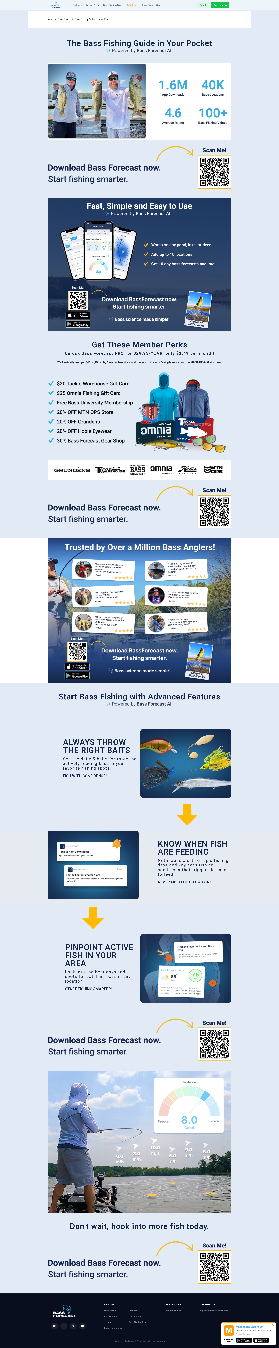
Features (77, 5)
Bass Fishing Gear (151, 5)
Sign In (203, 5)
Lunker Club (92, 5)
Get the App (220, 5)
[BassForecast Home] (56, 5)
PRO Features (111, 1316)
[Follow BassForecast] (54, 1326)
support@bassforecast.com (214, 1310)
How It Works (111, 1310)
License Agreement (159, 1341)
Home (49, 19)
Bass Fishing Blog (112, 5)
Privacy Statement (143, 1341)
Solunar (133, 5)
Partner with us (173, 1310)
